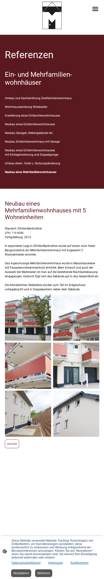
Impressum (55, 563)
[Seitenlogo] (52, 15)
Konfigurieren (80, 563)
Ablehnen (43, 573)
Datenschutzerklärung (26, 563)
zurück (12, 444)
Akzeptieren (21, 573)
